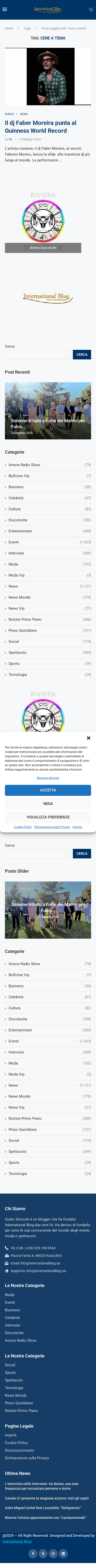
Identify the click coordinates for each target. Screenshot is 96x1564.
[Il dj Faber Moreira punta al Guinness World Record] (48, 76)
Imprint (77, 827)
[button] (88, 738)
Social (50, 1140)
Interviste (50, 1052)
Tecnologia (50, 1173)
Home (9, 28)
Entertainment (50, 1030)
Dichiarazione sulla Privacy (52, 827)
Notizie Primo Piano (50, 1118)
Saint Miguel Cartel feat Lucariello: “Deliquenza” (43, 1508)
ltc (10, 139)
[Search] (91, 10)
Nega (48, 804)
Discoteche (50, 1019)
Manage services (48, 778)
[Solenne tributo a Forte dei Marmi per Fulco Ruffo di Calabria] (48, 410)
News (50, 1085)
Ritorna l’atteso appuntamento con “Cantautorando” (45, 1518)
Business (50, 986)
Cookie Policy (23, 827)
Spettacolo (50, 1151)
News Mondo (50, 1096)
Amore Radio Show (50, 964)
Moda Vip (50, 1074)
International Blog (17, 1541)
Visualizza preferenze (48, 817)
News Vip (50, 1107)
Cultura (50, 1008)
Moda (50, 1063)
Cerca (10, 845)
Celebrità (50, 997)
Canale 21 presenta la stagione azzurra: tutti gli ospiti (47, 1498)
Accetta (48, 790)
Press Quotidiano (50, 1129)
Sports (50, 1162)
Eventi (50, 1041)
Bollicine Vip (50, 975)
